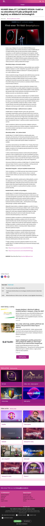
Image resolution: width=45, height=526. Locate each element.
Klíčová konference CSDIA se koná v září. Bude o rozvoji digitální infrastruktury (24, 295)
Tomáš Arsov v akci (27, 496)
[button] (22, 524)
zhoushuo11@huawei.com (27, 256)
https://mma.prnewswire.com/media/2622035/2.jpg (21, 250)
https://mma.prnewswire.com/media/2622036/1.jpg (21, 248)
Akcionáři (3, 497)
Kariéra (2, 499)
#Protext (9, 18)
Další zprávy (22, 357)
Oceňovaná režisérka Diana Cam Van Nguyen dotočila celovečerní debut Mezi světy (24, 291)
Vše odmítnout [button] (27, 521)
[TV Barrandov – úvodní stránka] (3, 1)
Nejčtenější (10, 284)
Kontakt (3, 507)
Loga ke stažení (4, 501)
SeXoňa (24, 501)
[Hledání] (43, 1)
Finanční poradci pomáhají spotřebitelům (15, 288)
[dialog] (22, 516)
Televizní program (5, 494)
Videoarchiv (3, 496)
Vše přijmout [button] (17, 521)
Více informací (23, 512)
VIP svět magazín (27, 494)
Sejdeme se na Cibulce (28, 497)
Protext (22, 4)
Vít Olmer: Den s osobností (29, 499)
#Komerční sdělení (16, 18)
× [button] (43, 508)
